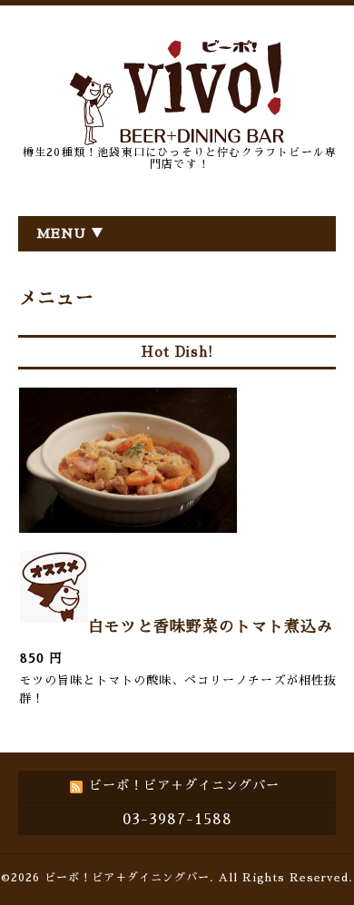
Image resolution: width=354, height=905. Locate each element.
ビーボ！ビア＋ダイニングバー (127, 877)
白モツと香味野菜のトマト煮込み (210, 626)
